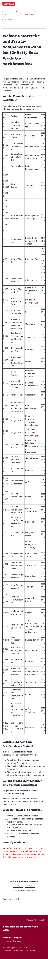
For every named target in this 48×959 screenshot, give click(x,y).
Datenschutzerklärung (13, 950)
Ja (18, 886)
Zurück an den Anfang (12, 899)
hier (36, 303)
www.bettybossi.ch (12, 947)
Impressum (30, 950)
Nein (30, 886)
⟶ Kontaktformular (12, 941)
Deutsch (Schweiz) (35, 920)
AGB (25, 947)
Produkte (24, 14)
